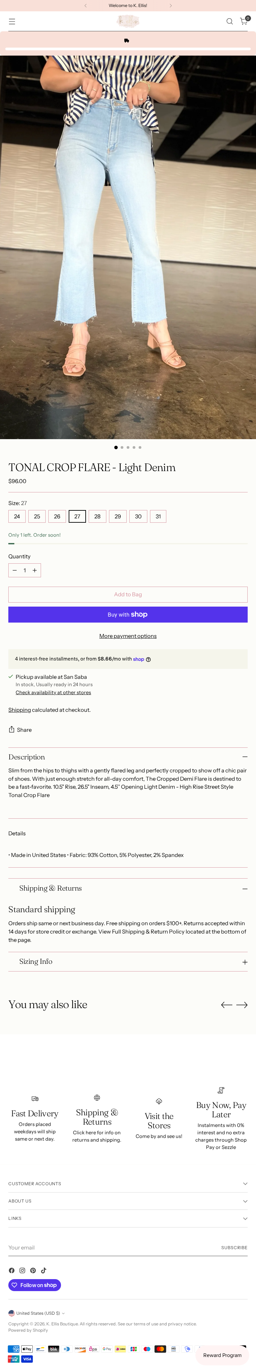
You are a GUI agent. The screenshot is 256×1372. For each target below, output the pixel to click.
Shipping (19, 709)
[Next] (170, 5)
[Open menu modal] (12, 21)
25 (37, 516)
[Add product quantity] (35, 570)
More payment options (128, 636)
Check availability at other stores (53, 692)
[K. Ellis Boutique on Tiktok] (44, 1271)
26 (57, 516)
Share (24, 729)
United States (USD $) (38, 1313)
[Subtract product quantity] (15, 570)
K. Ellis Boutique (62, 1323)
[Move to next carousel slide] (242, 1004)
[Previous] (85, 5)
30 (138, 516)
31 (158, 516)
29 (118, 516)
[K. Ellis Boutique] (128, 21)
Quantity (19, 556)
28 (97, 516)
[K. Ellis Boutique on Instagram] (23, 1271)
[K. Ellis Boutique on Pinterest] (34, 1271)
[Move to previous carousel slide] (226, 1005)
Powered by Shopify (28, 1330)
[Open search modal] (230, 21)
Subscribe (234, 1247)
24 (17, 516)
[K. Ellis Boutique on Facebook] (12, 1271)
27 (77, 516)
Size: (17, 503)
